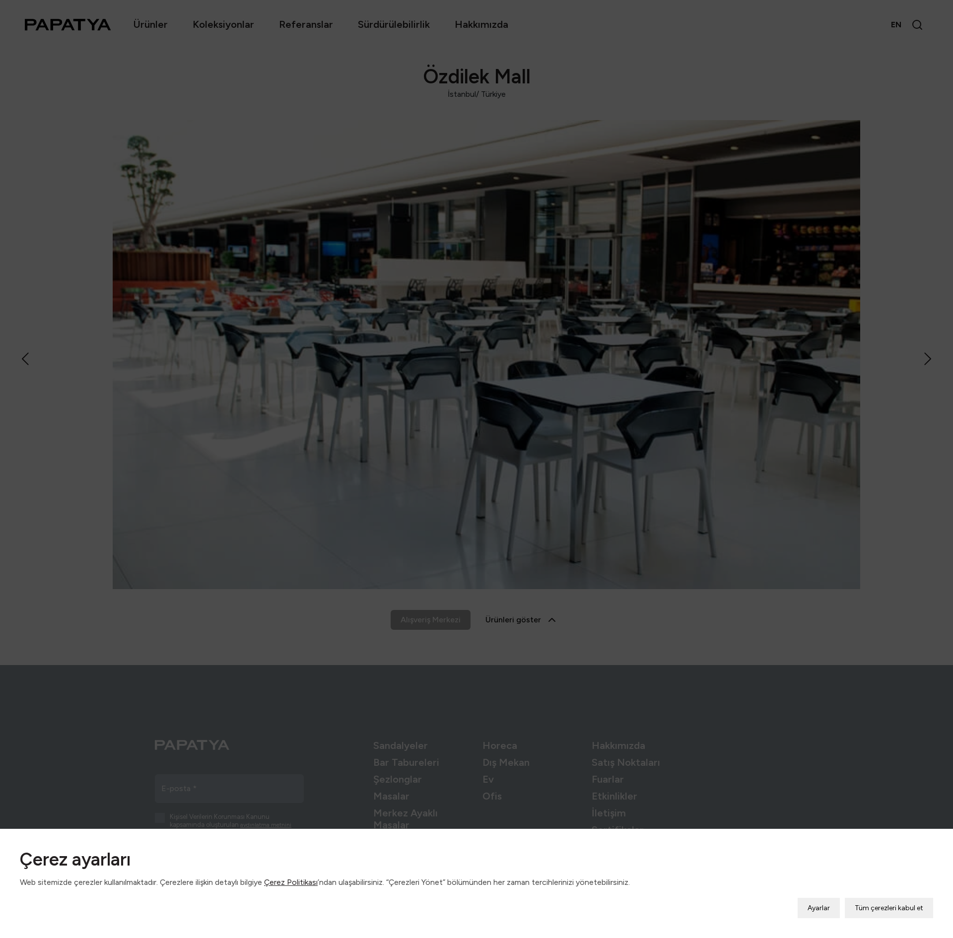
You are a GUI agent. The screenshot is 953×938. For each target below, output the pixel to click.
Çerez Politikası (291, 882)
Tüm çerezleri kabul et (889, 908)
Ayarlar (819, 908)
